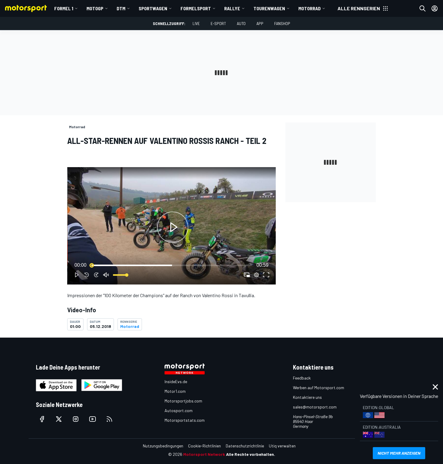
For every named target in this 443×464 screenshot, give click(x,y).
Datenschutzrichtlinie (245, 445)
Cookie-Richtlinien (204, 445)
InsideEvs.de (176, 381)
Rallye (232, 8)
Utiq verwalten (282, 445)
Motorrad (309, 8)
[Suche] (422, 8)
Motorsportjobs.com (183, 400)
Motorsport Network (204, 454)
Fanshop (282, 23)
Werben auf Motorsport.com (318, 387)
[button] (172, 227)
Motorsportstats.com (185, 420)
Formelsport (196, 8)
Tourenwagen (269, 8)
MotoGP (94, 8)
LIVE (196, 23)
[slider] (171, 265)
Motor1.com (175, 391)
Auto (241, 23)
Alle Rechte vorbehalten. (250, 454)
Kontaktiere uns (307, 397)
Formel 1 (63, 8)
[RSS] (109, 419)
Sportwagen (153, 8)
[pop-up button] (256, 275)
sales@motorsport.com (315, 406)
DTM (121, 8)
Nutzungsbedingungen (163, 445)
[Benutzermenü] (435, 8)
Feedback (302, 377)
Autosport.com (179, 410)
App (259, 23)
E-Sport (218, 23)
